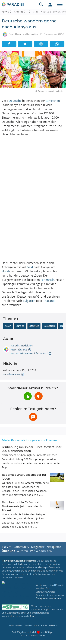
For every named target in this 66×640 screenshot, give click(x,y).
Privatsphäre (49, 625)
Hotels (6, 271)
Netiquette (54, 547)
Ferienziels (47, 280)
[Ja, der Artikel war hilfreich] (28, 396)
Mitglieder (38, 547)
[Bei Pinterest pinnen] (41, 44)
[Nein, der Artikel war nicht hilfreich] (38, 396)
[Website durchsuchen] (41, 4)
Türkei (35, 12)
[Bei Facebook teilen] (9, 44)
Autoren (22, 551)
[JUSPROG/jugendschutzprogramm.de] (15, 607)
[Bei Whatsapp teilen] (57, 44)
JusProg (31, 616)
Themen (17, 12)
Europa (20, 326)
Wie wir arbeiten (41, 551)
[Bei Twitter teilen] (25, 44)
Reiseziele (49, 326)
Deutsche (15, 101)
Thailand (49, 301)
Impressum (15, 625)
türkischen (53, 101)
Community (21, 547)
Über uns (8, 551)
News (5, 12)
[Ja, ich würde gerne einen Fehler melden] (33, 417)
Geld (30, 267)
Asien (8, 326)
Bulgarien (29, 301)
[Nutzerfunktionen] (50, 4)
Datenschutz (31, 625)
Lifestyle (34, 326)
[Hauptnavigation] (59, 4)
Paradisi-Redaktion (22, 345)
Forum (6, 546)
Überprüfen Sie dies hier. (48, 598)
